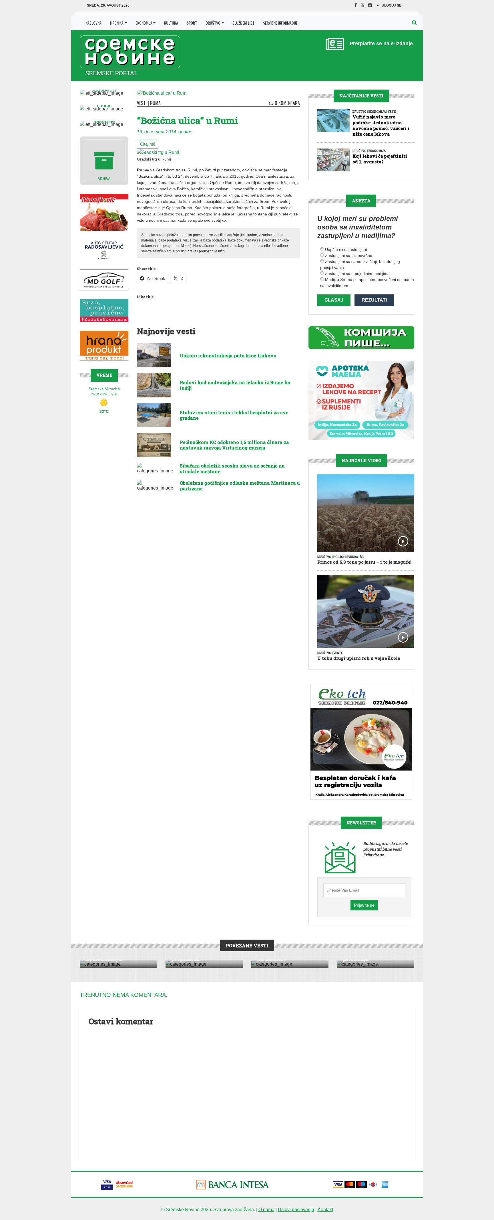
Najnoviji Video (361, 460)
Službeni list (243, 23)
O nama (266, 1209)
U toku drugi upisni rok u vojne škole (358, 658)
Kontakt (325, 1209)
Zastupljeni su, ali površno (348, 255)
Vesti (142, 103)
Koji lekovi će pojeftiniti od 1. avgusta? (379, 159)
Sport (192, 23)
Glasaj (333, 300)
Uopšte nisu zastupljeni (346, 249)
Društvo (213, 23)
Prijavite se (364, 905)
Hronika (117, 23)
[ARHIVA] (104, 160)
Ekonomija (144, 23)
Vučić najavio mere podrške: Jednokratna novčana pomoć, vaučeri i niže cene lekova (380, 125)
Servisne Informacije (280, 23)
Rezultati (374, 300)
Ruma (155, 103)
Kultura (171, 23)
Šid (362, 557)
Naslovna (93, 23)
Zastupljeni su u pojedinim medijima (357, 273)
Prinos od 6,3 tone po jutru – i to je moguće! (364, 562)
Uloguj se (391, 5)
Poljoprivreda (345, 557)
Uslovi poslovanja (296, 1209)
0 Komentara (287, 103)
